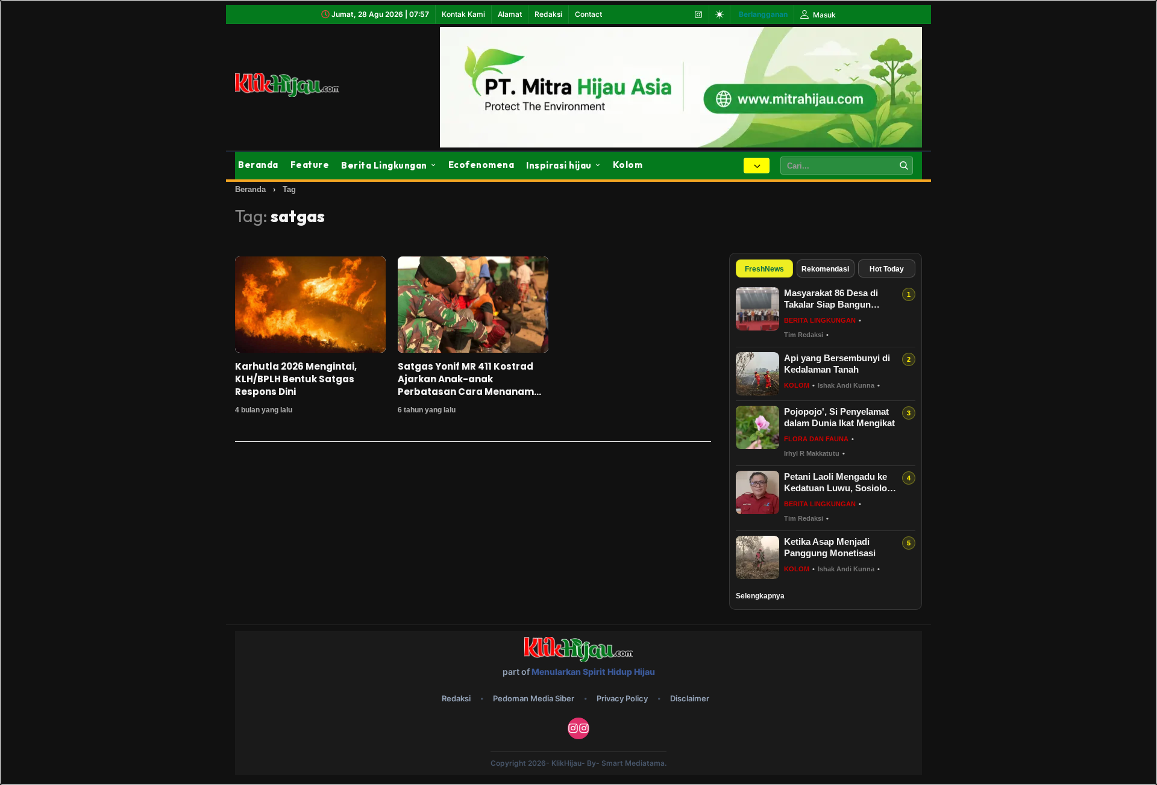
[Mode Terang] (719, 14)
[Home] (301, 85)
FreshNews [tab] (764, 269)
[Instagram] (698, 14)
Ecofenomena (481, 164)
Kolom (628, 164)
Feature (310, 164)
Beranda (258, 164)
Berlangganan (763, 14)
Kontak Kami (463, 14)
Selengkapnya (760, 596)
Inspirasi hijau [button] (559, 165)
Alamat (510, 14)
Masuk (823, 14)
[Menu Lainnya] (757, 165)
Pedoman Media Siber (533, 698)
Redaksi (548, 14)
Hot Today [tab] (887, 269)
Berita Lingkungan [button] (384, 165)
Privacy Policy (622, 698)
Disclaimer (689, 698)
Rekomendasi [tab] (825, 269)
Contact (588, 14)
